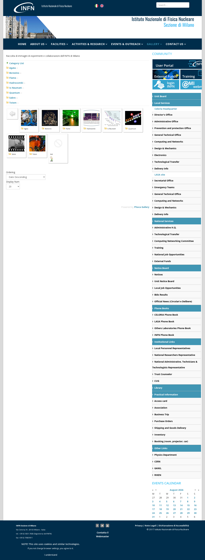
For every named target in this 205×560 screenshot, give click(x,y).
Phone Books (161, 308)
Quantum (14, 92)
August (174, 489)
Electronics (160, 155)
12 (167, 505)
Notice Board (161, 268)
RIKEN (157, 474)
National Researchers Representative (174, 354)
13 (174, 505)
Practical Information (166, 394)
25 (160, 512)
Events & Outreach (125, 44)
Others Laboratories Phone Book (172, 328)
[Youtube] (107, 525)
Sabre (12, 97)
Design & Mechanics (165, 148)
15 (188, 505)
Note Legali (150, 525)
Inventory (159, 434)
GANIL (157, 468)
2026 (180, 489)
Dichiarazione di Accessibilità (174, 525)
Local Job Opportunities (167, 287)
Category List (16, 63)
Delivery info (161, 168)
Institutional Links (164, 341)
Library (158, 387)
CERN (157, 461)
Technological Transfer (166, 161)
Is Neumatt (15, 87)
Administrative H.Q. (165, 227)
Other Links (160, 448)
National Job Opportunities (169, 254)
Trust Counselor (163, 374)
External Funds (162, 261)
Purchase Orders (163, 421)
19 (167, 509)
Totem (12, 102)
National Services (163, 221)
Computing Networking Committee (174, 240)
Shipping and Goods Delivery (170, 427)
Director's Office (163, 114)
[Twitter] (102, 525)
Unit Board (160, 96)
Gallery (153, 44)
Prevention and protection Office (172, 128)
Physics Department (165, 454)
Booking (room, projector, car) (171, 441)
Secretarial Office (163, 180)
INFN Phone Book (164, 334)
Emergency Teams (164, 187)
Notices (158, 274)
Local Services (162, 102)
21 (181, 509)
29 (188, 512)
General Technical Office (167, 134)
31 (153, 516)
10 (153, 505)
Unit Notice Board (164, 281)
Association (160, 407)
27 (174, 512)
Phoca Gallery (141, 207)
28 (181, 512)
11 (160, 505)
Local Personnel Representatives (172, 348)
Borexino (14, 72)
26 (167, 512)
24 (153, 512)
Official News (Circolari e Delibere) (173, 301)
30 (195, 512)
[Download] (58, 160)
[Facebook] (97, 525)
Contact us (174, 44)
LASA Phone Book (164, 321)
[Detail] (58, 157)
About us (37, 44)
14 (181, 505)
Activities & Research (88, 44)
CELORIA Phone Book (166, 314)
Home (22, 44)
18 (160, 509)
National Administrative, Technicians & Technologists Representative (174, 364)
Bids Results (161, 294)
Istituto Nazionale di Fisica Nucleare (56, 6)
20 (174, 509)
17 (153, 509)
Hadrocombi (16, 82)
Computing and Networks (168, 141)
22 (188, 509)
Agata (12, 67)
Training (158, 247)
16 (195, 505)
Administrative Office (166, 121)
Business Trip (161, 414)
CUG (156, 380)
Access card (160, 400)
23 (195, 509)
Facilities (58, 44)
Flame (12, 77)
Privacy (139, 525)
